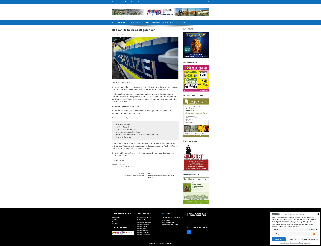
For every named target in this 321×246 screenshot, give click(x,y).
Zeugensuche (131, 166)
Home (113, 22)
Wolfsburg (115, 221)
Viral (161, 243)
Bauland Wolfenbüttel (143, 234)
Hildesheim (115, 219)
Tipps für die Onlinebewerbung (134, 174)
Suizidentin (125, 166)
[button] (317, 214)
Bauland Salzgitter (142, 230)
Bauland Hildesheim (143, 224)
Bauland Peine (141, 228)
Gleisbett (119, 166)
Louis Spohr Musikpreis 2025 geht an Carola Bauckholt (160, 175)
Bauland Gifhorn (142, 226)
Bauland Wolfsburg (143, 232)
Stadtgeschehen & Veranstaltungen (138, 22)
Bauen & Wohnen (180, 22)
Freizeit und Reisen (168, 22)
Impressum (307, 243)
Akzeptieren (278, 239)
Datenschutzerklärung (296, 243)
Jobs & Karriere (155, 22)
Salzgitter (115, 223)
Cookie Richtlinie (284, 243)
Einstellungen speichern (310, 239)
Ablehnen (293, 239)
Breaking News (121, 22)
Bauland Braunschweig (144, 222)
